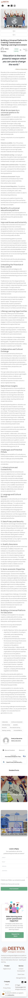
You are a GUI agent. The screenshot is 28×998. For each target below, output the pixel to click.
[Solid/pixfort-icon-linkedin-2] (22, 982)
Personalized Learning (15, 727)
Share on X (22, 750)
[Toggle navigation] (25, 2)
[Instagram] (14, 6)
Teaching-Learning (6, 730)
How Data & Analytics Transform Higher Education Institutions (14, 830)
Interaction (4, 727)
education (15, 724)
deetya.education (16, 740)
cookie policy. (10, 995)
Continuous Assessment (16, 722)
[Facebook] (2, 6)
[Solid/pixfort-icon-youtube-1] (25, 982)
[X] (5, 6)
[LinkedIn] (11, 6)
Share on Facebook (10, 750)
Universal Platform (18, 730)
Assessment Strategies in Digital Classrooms (14, 795)
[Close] (25, 994)
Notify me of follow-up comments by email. (13, 880)
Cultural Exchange (6, 724)
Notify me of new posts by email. (10, 884)
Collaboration (5, 722)
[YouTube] (8, 6)
